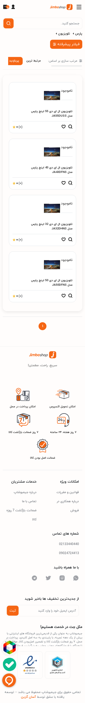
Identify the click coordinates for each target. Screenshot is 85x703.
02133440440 (69, 544)
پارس (78, 34)
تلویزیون (64, 34)
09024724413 (69, 553)
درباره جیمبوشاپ (25, 492)
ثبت (13, 610)
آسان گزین (28, 697)
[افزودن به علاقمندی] (63, 128)
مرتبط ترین (33, 61)
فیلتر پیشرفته (68, 44)
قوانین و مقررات (67, 492)
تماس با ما (29, 501)
